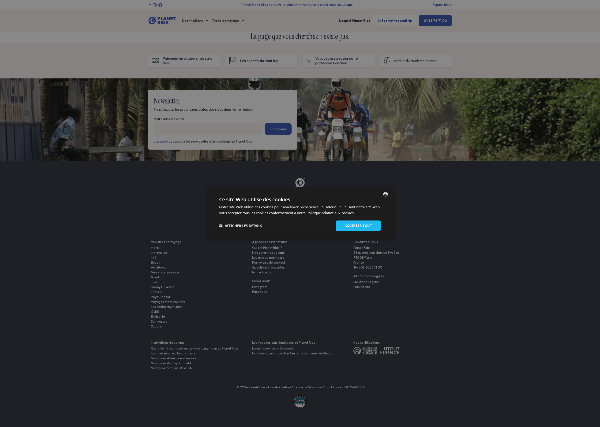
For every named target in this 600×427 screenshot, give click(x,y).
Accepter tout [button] (358, 225)
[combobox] (385, 194)
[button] (240, 225)
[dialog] (300, 213)
